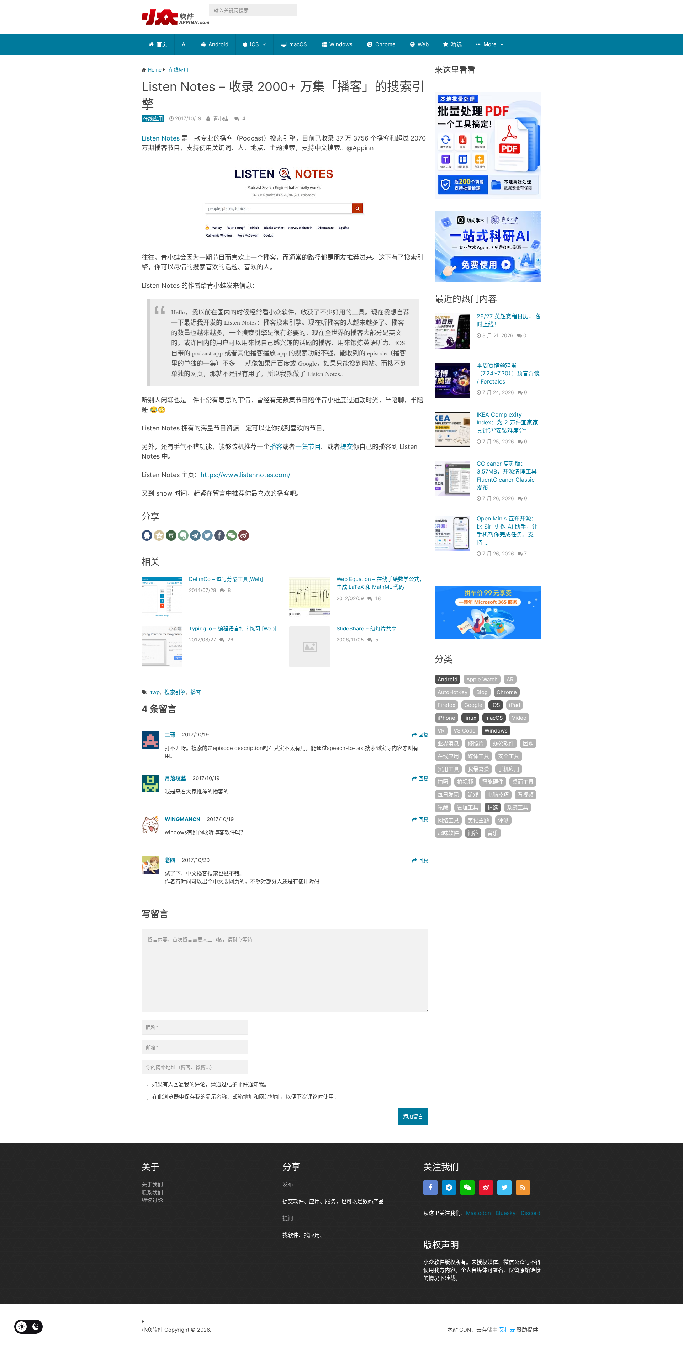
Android (217, 44)
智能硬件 (492, 781)
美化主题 (478, 820)
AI (184, 44)
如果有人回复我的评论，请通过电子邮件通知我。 (210, 1084)
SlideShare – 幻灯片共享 (367, 628)
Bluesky (505, 1213)
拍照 (443, 781)
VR (441, 730)
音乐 (492, 833)
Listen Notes (161, 138)
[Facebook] (430, 1187)
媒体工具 (478, 756)
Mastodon (478, 1213)
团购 (528, 743)
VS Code (465, 730)
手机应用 (508, 769)
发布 (287, 1184)
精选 (456, 44)
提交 (346, 446)
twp (155, 692)
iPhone (446, 717)
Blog (482, 692)
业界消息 (448, 743)
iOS (254, 44)
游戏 (473, 794)
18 (378, 598)
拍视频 (465, 781)
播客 (276, 446)
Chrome (385, 44)
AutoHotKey (452, 692)
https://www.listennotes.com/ (245, 475)
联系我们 (152, 1192)
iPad (514, 705)
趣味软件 (448, 833)
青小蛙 (220, 118)
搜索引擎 (175, 692)
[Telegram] (449, 1187)
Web (422, 44)
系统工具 (517, 807)
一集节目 (308, 446)
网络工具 (448, 820)
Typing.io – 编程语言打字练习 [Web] (232, 628)
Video (519, 717)
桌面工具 (523, 781)
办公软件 (503, 743)
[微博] (486, 1187)
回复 (422, 734)
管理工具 (467, 807)
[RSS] (523, 1187)
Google (473, 705)
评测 (503, 820)
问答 (473, 833)
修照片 (476, 743)
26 (230, 639)
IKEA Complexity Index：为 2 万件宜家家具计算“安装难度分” (507, 422)
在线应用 (153, 118)
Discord (530, 1213)
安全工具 (508, 756)
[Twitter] (504, 1187)
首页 (161, 44)
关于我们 (152, 1184)
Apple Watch (482, 679)
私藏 (443, 807)
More (489, 44)
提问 (287, 1218)
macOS (297, 44)
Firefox (446, 705)
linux (470, 717)
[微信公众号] (467, 1187)
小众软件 (152, 1329)
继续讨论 (152, 1200)
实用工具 (448, 769)
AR (510, 679)
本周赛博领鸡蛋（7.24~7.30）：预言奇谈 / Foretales (508, 373)
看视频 (526, 794)
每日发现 (448, 794)
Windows (340, 44)
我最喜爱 (478, 769)
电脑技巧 (498, 794)
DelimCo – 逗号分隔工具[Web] (226, 579)
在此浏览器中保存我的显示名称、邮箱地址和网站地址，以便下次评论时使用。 (245, 1096)
